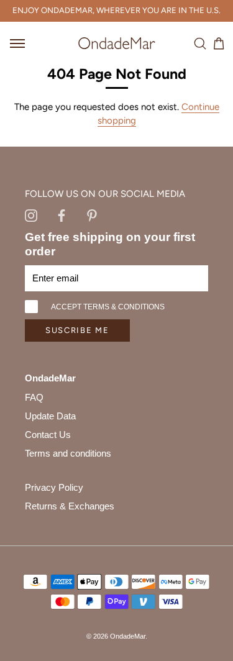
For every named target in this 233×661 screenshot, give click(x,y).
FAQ (34, 397)
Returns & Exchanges (69, 506)
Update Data (50, 416)
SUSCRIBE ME (77, 330)
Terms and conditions (68, 453)
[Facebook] (61, 215)
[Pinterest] (92, 215)
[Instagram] (31, 215)
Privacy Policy (54, 487)
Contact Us (48, 434)
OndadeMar (127, 636)
